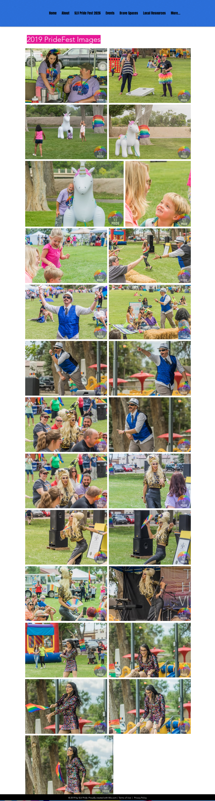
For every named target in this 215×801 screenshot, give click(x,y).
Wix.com (112, 797)
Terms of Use (125, 797)
